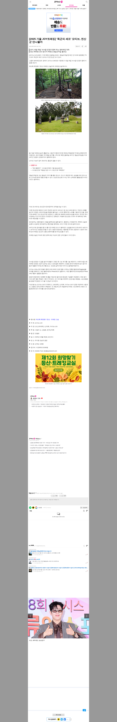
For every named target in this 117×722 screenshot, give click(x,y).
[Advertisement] (58, 143)
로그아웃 (40, 507)
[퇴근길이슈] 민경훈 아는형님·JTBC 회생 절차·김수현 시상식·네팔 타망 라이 (48, 453)
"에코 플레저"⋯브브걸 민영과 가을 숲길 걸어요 (47, 168)
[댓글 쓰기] (77, 46)
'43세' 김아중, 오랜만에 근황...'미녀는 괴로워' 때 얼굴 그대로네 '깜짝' (54, 8)
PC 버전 (58, 715)
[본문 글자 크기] (85, 46)
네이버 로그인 (30, 507)
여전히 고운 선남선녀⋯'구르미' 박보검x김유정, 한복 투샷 (45, 406)
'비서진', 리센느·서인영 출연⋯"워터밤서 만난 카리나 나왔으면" (45, 445)
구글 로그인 (36, 507)
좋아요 (42, 398)
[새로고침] (84, 546)
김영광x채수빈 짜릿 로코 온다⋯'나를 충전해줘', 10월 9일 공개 (45, 450)
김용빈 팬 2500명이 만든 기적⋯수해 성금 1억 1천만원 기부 (44, 442)
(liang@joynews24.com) (39, 387)
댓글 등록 (85, 507)
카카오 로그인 (33, 507)
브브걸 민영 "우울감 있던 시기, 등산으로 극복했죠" (48, 170)
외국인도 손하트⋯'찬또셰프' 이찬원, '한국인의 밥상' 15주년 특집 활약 (48, 404)
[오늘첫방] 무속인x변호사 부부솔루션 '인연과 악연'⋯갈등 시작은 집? (46, 448)
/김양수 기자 (31, 387)
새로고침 (41, 438)
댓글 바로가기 (84, 710)
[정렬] (87, 546)
